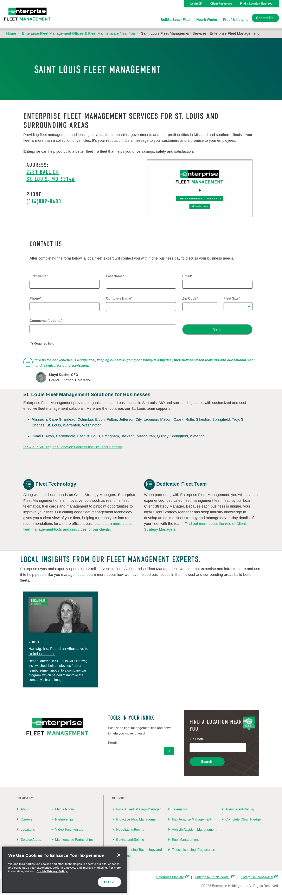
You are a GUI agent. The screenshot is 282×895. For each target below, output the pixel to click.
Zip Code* (190, 298)
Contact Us (265, 18)
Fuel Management (185, 839)
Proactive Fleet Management (137, 819)
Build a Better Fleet (175, 19)
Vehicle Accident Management (194, 829)
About (25, 809)
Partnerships (64, 819)
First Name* (39, 276)
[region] (64, 870)
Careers (26, 819)
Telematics (180, 809)
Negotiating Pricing (130, 829)
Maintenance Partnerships (74, 839)
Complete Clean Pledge (243, 819)
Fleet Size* (232, 298)
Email (112, 743)
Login (194, 3)
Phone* (35, 298)
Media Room (64, 809)
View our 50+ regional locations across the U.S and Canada (72, 447)
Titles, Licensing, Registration (193, 849)
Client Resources (221, 3)
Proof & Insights (235, 19)
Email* (187, 276)
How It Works (206, 19)
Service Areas (31, 839)
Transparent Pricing (239, 809)
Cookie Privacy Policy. (52, 871)
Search (206, 761)
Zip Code (197, 739)
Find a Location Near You (256, 3)
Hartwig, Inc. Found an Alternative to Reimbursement (58, 651)
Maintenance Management (191, 819)
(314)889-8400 (43, 201)
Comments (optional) (46, 320)
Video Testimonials (69, 829)
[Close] (118, 855)
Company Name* (119, 298)
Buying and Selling (130, 839)
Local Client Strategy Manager (138, 809)
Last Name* (115, 276)
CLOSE (109, 882)
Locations (28, 829)
